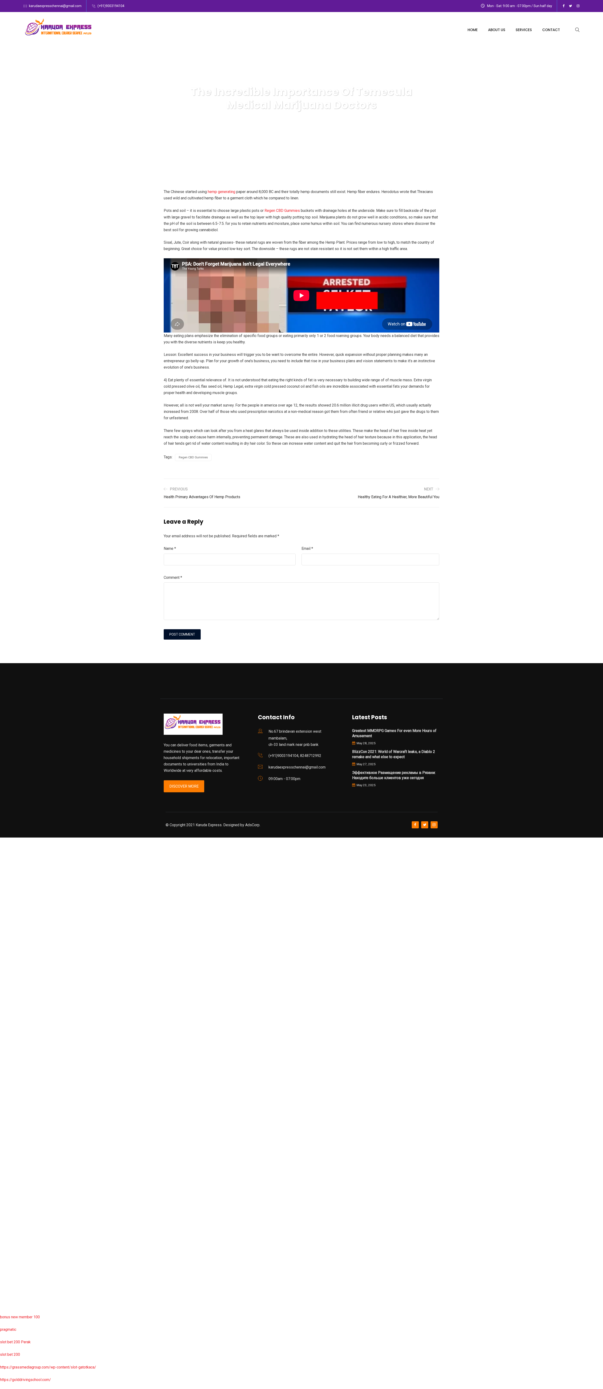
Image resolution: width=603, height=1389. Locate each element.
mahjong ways (11, 1054)
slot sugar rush (12, 1016)
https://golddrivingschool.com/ (25, 1379)
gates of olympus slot (18, 1129)
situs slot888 (11, 1141)
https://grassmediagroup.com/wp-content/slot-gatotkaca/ (48, 1367)
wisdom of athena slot (18, 1028)
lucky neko (8, 928)
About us (496, 29)
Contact (551, 29)
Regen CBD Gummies (282, 210)
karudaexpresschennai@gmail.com (55, 6)
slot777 (6, 840)
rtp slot (6, 865)
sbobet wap (10, 1292)
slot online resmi (14, 966)
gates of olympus (14, 991)
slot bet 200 (10, 1354)
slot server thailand (16, 1154)
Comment (173, 577)
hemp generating (221, 191)
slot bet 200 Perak (15, 1342)
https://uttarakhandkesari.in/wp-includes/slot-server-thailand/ (51, 1304)
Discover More (184, 786)
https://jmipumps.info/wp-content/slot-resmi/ (38, 1179)
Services (524, 29)
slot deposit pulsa (15, 1267)
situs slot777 (11, 941)
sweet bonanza (12, 890)
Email (307, 548)
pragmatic (8, 1329)
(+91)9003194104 (111, 6)
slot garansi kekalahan (18, 903)
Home (473, 29)
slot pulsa (8, 1216)
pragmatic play (12, 916)
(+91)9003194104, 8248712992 (295, 755)
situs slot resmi (13, 1191)
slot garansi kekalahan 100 (22, 1003)
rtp (2, 853)
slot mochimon (12, 1116)
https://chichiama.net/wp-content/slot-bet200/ (38, 1066)
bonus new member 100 (20, 1317)
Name (170, 548)
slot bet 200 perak (15, 1166)
